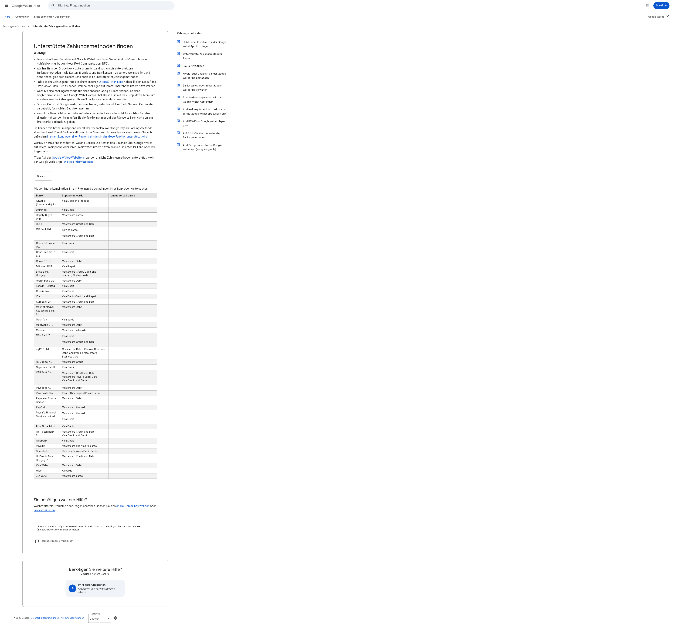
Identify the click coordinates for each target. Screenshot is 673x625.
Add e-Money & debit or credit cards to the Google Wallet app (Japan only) (205, 111)
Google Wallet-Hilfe (26, 6)
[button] (6, 5)
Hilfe (7, 16)
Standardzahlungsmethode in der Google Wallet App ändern (202, 99)
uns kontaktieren (44, 510)
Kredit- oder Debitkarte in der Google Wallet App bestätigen (204, 75)
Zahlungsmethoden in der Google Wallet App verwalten (202, 87)
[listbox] (43, 176)
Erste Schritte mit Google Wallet (52, 16)
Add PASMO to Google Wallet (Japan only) (204, 123)
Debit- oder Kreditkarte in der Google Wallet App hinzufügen (204, 44)
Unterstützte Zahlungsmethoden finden (203, 56)
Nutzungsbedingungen (72, 618)
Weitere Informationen (78, 162)
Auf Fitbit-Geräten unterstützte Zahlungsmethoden (201, 135)
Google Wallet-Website (67, 157)
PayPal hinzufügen (193, 66)
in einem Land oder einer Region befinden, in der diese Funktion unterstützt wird (97, 136)
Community (22, 16)
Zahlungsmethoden (189, 33)
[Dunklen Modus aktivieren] (115, 618)
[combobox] (116, 6)
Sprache (96, 613)
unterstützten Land (111, 82)
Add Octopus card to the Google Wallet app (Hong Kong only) (202, 147)
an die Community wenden (132, 506)
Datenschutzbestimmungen (45, 618)
